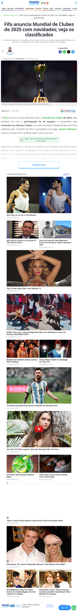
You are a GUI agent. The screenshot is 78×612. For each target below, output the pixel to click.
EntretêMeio (19, 8)
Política (38, 8)
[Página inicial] (34, 2)
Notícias (10, 8)
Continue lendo (39, 165)
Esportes (58, 8)
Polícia (45, 8)
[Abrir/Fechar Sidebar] (2, 3)
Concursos (67, 8)
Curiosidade (29, 8)
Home (4, 8)
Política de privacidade (50, 606)
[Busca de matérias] (76, 3)
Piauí (51, 8)
